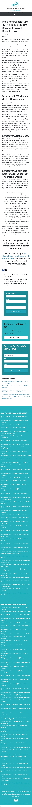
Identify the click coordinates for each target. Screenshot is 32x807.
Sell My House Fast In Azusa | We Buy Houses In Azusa (15, 515)
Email (7, 305)
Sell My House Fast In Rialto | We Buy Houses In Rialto (15, 444)
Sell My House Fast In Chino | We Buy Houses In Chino (15, 425)
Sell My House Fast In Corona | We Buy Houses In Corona (16, 612)
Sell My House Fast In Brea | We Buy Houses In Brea (14, 754)
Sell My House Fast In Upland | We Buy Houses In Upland (15, 462)
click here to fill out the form (16, 257)
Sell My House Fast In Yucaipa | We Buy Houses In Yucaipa (16, 455)
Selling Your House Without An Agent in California (15, 394)
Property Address (11, 293)
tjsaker (6, 36)
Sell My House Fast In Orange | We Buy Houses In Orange (16, 767)
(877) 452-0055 (19, 13)
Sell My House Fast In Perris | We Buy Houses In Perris (15, 634)
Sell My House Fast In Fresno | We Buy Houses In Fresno (15, 695)
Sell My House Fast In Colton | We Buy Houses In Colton (15, 478)
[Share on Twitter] (6, 270)
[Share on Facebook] (3, 270)
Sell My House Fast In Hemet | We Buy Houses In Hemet (15, 623)
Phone (7, 299)
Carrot (26, 803)
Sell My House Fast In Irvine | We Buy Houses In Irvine (15, 577)
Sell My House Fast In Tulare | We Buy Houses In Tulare (15, 697)
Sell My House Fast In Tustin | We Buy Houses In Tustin (15, 747)
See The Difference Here (16, 337)
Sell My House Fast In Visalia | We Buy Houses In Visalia (15, 692)
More (15, 15)
